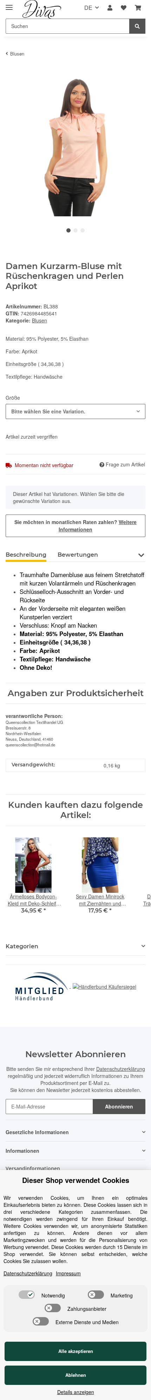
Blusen (39, 320)
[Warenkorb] (138, 8)
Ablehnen (75, 1375)
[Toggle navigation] (9, 4)
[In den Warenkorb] (11, 73)
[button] (110, 8)
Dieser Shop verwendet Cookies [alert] (75, 1180)
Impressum (68, 1273)
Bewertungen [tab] (78, 554)
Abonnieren (119, 1106)
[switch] (27, 1294)
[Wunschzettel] (124, 8)
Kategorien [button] (22, 946)
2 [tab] (75, 230)
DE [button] (88, 8)
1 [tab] (68, 230)
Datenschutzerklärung (120, 1068)
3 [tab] (82, 230)
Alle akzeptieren (75, 1351)
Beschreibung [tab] (26, 554)
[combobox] (75, 411)
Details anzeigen (75, 1391)
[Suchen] (137, 26)
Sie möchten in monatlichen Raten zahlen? (75, 525)
